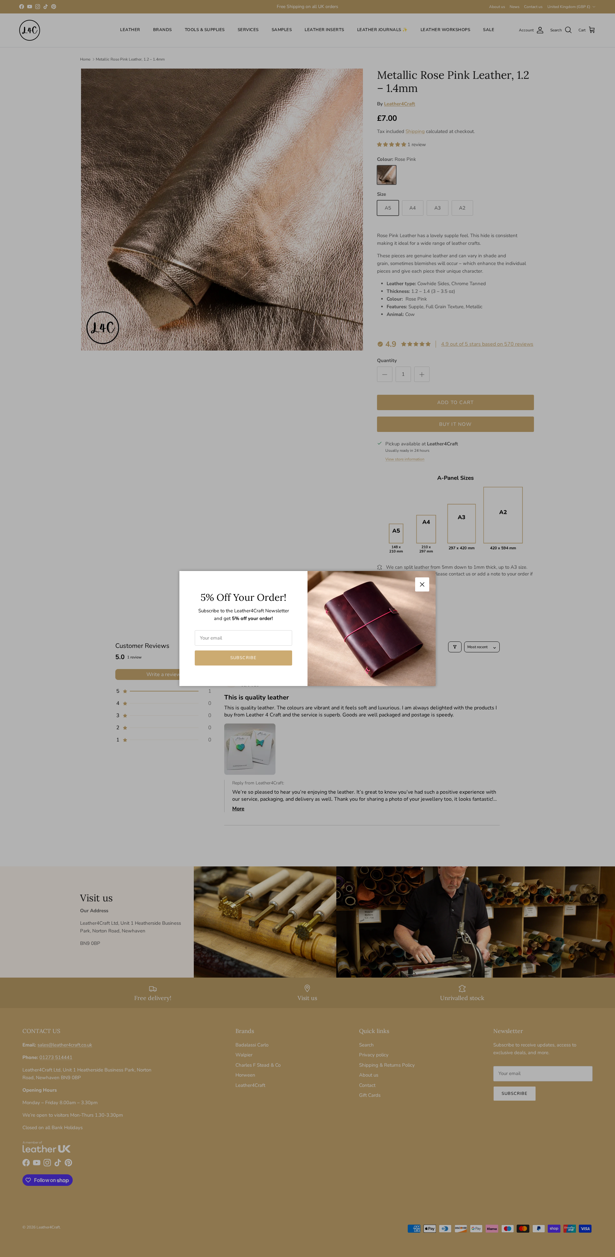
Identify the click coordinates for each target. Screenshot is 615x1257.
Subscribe (243, 658)
